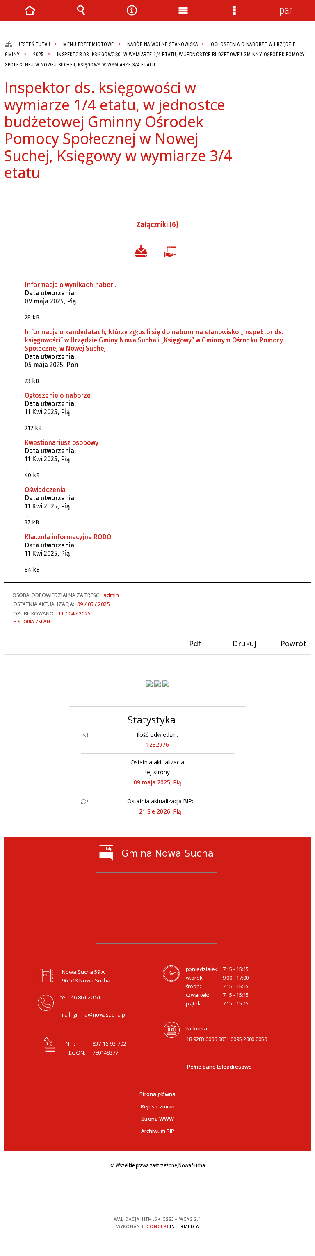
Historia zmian (31, 621)
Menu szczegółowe (234, 10)
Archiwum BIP (157, 1131)
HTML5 (189, 1190)
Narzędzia (132, 10)
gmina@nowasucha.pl (99, 1014)
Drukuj (23, 195)
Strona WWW (157, 1118)
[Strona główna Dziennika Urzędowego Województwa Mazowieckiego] (165, 683)
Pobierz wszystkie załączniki (141, 250)
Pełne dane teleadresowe (219, 1066)
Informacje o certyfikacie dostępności (105, 1190)
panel (285, 10)
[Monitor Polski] (149, 683)
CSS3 (202, 1190)
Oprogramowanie (172, 250)
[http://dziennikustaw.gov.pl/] (157, 683)
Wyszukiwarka (81, 10)
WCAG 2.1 (228, 1189)
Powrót (37, 195)
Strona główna (157, 1094)
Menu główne (183, 10)
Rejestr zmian (158, 1106)
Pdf (9, 195)
